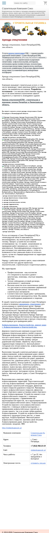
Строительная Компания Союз (17, 8)
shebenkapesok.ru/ (38, 450)
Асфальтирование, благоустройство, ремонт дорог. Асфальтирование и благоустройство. (24, 326)
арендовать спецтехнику (30, 304)
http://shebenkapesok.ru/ (12, 428)
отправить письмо (38, 463)
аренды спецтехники (16, 53)
